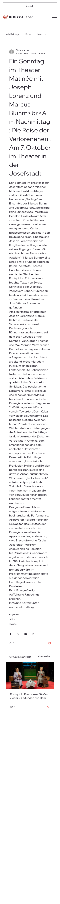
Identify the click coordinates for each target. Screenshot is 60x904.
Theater (13, 623)
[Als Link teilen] (33, 633)
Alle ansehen (44, 656)
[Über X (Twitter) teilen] (18, 633)
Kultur (28, 34)
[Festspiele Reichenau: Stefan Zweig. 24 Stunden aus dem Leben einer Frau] (30, 675)
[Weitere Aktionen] (49, 52)
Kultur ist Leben (21, 17)
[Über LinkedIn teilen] (25, 633)
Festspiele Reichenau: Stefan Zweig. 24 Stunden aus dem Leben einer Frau (29, 696)
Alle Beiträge (12, 34)
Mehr (40, 34)
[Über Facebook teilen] (10, 633)
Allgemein (14, 614)
